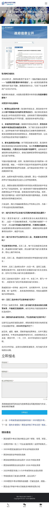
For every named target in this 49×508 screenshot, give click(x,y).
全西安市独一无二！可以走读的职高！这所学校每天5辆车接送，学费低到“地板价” (25, 444)
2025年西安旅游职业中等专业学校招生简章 (21, 449)
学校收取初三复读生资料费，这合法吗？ (20, 476)
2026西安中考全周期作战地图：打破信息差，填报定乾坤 (25, 481)
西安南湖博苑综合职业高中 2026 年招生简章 (22, 460)
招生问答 (15, 19)
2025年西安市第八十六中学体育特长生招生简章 (23, 471)
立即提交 (24, 412)
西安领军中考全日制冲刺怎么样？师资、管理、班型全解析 (25, 439)
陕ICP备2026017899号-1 (24, 496)
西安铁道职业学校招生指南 (14, 455)
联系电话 (5, 371)
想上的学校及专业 (8, 381)
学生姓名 (5, 362)
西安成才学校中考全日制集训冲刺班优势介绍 (22, 486)
